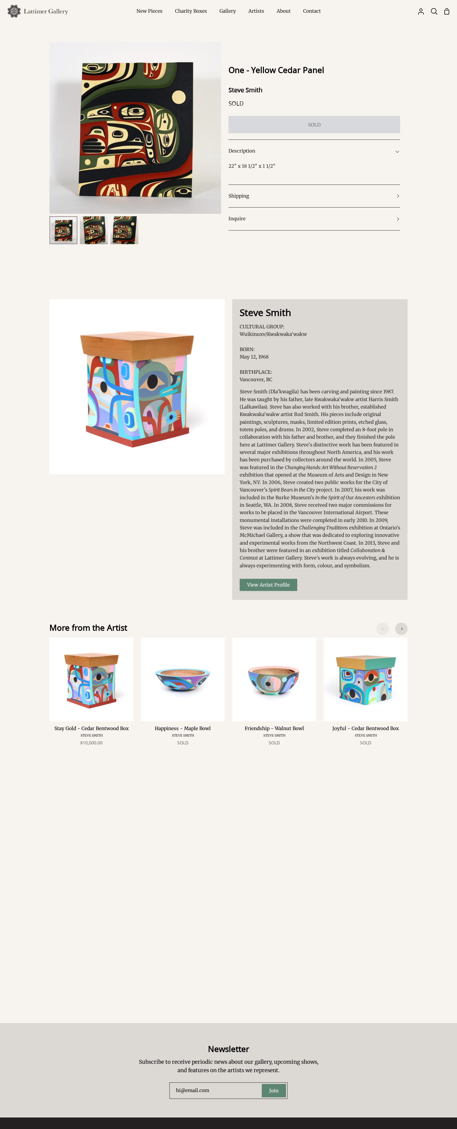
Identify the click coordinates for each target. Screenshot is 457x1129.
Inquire (237, 219)
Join (274, 1091)
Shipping (238, 196)
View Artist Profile (268, 585)
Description (241, 151)
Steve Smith (245, 90)
